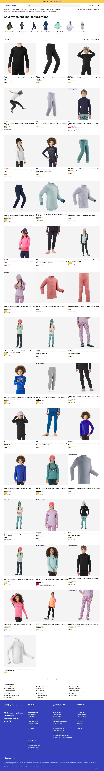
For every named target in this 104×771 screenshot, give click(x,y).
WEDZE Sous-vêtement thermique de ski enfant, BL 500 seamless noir (17, 443)
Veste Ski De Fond (40, 697)
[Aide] (92, 5)
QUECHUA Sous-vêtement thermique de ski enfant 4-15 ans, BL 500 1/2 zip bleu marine (83, 534)
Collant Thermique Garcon (9, 690)
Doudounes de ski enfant (70, 31)
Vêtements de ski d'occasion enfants (77, 691)
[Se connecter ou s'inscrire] (95, 5)
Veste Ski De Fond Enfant (9, 688)
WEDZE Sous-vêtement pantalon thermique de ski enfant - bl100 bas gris (51, 398)
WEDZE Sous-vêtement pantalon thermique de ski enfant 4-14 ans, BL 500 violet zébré (83, 352)
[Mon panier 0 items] (98, 5)
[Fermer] (99, 1)
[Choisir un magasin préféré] (90, 5)
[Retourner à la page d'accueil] (11, 6)
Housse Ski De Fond (73, 695)
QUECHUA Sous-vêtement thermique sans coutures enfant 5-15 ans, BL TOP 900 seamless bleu (51, 170)
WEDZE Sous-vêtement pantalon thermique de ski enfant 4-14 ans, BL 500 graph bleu (51, 352)
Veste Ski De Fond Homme (9, 693)
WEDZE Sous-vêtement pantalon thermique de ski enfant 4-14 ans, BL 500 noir (19, 124)
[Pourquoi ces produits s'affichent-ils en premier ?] (82, 39)
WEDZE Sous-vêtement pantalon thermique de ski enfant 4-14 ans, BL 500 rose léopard (83, 625)
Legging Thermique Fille (9, 686)
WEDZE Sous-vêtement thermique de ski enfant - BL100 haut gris (84, 488)
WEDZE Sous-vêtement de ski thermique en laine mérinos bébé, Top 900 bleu (51, 215)
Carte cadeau (96, 9)
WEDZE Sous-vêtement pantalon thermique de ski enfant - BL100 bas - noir (52, 78)
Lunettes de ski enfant (41, 691)
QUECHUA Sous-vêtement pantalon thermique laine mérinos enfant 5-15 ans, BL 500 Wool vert (18, 351)
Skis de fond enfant (40, 688)
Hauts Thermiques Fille (74, 686)
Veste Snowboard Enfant (41, 695)
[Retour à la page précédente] (47, 678)
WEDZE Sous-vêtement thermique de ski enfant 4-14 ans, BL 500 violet (19, 307)
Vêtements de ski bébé (46, 31)
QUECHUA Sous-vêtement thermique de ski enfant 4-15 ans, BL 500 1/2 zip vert (19, 580)
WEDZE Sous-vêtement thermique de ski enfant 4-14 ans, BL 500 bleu (84, 443)
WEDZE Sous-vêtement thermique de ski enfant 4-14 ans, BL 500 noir (84, 78)
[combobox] (96, 39)
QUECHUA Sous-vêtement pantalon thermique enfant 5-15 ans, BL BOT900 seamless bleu (51, 443)
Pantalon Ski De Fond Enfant (75, 688)
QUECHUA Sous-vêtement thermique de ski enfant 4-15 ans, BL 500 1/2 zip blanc (19, 534)
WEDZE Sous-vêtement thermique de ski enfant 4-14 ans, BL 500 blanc (19, 170)
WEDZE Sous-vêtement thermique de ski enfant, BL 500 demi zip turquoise (52, 580)
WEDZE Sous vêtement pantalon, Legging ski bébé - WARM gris (51, 123)
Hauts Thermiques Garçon (42, 686)
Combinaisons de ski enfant (21, 32)
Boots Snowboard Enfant (9, 691)
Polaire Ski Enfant (40, 690)
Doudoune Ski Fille (40, 693)
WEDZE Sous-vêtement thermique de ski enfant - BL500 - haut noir (83, 579)
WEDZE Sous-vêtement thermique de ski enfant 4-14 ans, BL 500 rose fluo (19, 261)
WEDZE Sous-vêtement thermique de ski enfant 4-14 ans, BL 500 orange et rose (51, 625)
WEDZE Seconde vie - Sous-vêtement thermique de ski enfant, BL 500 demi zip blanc (19, 669)
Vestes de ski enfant (9, 31)
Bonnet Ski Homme (8, 697)
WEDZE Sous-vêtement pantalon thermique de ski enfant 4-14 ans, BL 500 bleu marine (19, 216)
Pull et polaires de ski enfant (58, 32)
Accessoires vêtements (82, 31)
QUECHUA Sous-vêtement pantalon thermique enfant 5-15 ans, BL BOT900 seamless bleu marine (51, 261)
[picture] (20, 59)
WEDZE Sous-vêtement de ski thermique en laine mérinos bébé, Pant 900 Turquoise (83, 169)
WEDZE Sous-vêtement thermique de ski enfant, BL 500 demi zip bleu (84, 124)
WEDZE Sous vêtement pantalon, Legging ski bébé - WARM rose (83, 306)
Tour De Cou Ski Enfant (74, 690)
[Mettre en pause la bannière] (97, 1)
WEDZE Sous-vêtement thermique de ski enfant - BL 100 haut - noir (19, 78)
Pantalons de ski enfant (34, 31)
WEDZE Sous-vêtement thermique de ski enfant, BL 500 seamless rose (17, 625)
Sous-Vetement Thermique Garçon (11, 695)
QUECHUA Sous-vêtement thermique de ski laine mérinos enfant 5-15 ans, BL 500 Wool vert (84, 260)
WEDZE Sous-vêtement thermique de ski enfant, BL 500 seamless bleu (17, 489)
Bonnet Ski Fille (72, 693)
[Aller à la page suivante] (56, 678)
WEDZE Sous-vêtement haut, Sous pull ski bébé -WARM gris (82, 215)
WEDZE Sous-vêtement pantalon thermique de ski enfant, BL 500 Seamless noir (84, 397)
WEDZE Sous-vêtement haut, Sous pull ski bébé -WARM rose (50, 306)
